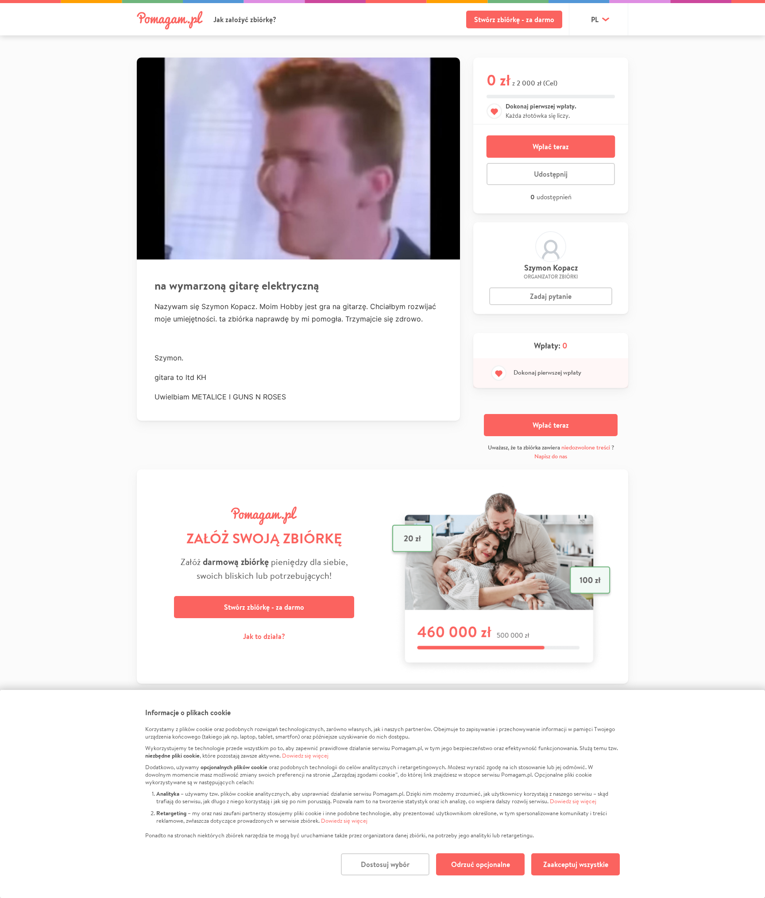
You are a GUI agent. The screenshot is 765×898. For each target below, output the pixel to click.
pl (595, 19)
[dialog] (382, 794)
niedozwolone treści (585, 447)
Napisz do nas (550, 456)
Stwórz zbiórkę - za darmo (514, 19)
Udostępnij (551, 174)
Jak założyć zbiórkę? (244, 19)
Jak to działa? (264, 636)
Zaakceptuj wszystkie (575, 864)
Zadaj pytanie (551, 296)
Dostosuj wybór (385, 864)
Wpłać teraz (551, 146)
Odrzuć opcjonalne (480, 864)
